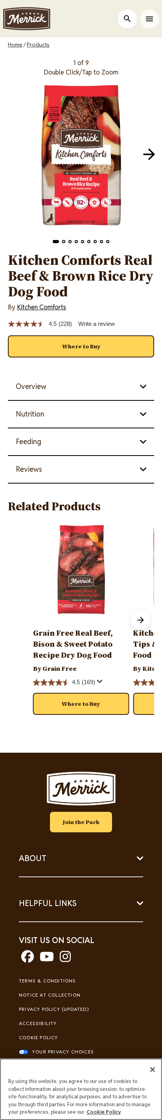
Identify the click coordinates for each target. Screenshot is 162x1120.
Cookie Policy (38, 1037)
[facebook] (27, 959)
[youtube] (47, 959)
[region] (81, 1089)
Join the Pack (81, 822)
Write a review (96, 323)
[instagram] (65, 959)
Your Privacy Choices (63, 1052)
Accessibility (38, 1023)
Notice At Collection (50, 995)
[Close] (152, 1069)
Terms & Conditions (47, 981)
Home (15, 44)
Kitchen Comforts (41, 307)
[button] (56, 241)
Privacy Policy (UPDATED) (54, 1009)
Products (38, 44)
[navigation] (149, 154)
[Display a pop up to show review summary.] (101, 683)
